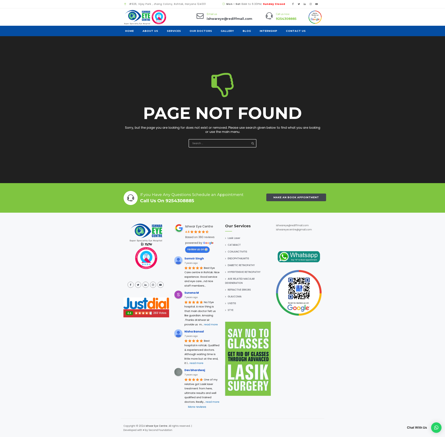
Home (129, 31)
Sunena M (191, 293)
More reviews (197, 407)
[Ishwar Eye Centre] (146, 17)
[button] (436, 427)
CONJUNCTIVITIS (237, 251)
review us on (195, 249)
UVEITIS (232, 303)
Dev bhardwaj (194, 370)
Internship (268, 31)
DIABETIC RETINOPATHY (241, 265)
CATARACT (234, 245)
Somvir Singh (194, 258)
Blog (247, 31)
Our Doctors (201, 31)
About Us (150, 31)
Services (174, 31)
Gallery (227, 31)
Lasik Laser (234, 238)
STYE (230, 310)
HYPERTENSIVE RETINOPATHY (244, 272)
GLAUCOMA (234, 296)
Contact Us (296, 31)
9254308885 (286, 19)
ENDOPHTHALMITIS (238, 258)
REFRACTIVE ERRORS (239, 289)
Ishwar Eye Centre (199, 226)
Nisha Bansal (194, 332)
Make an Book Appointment (296, 197)
